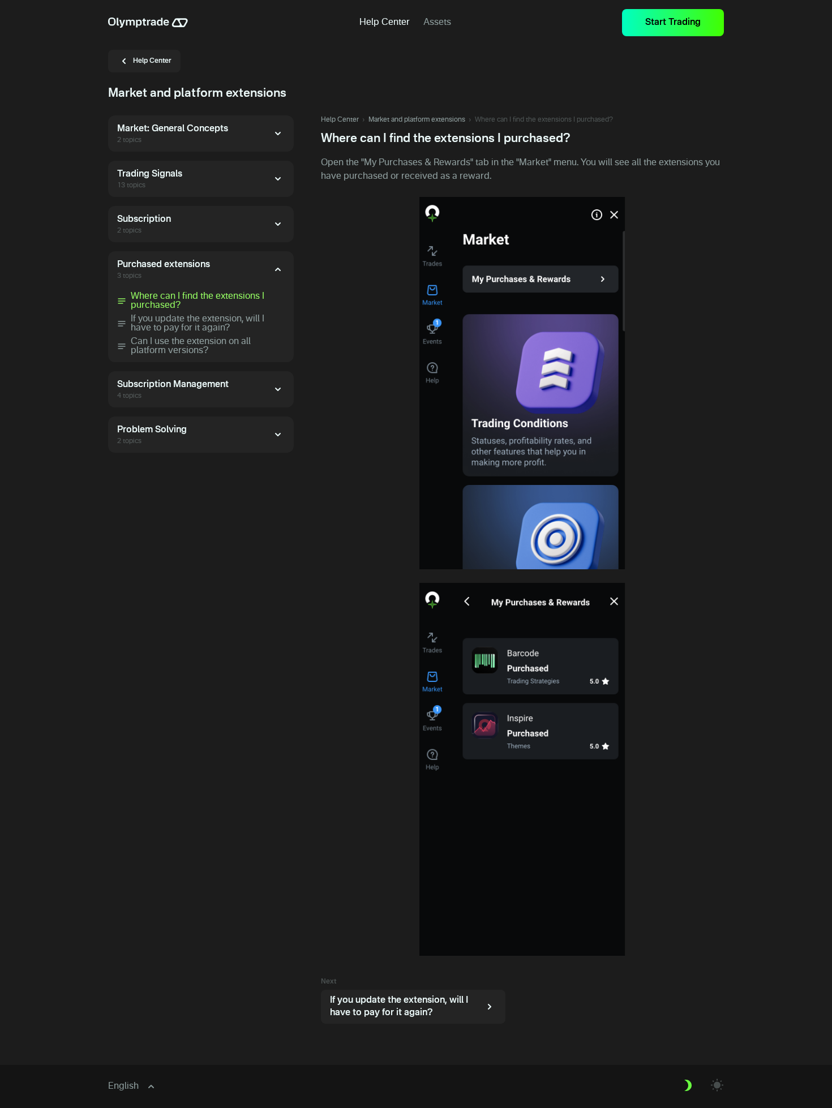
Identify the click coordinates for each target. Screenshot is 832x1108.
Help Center (340, 120)
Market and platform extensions (416, 120)
